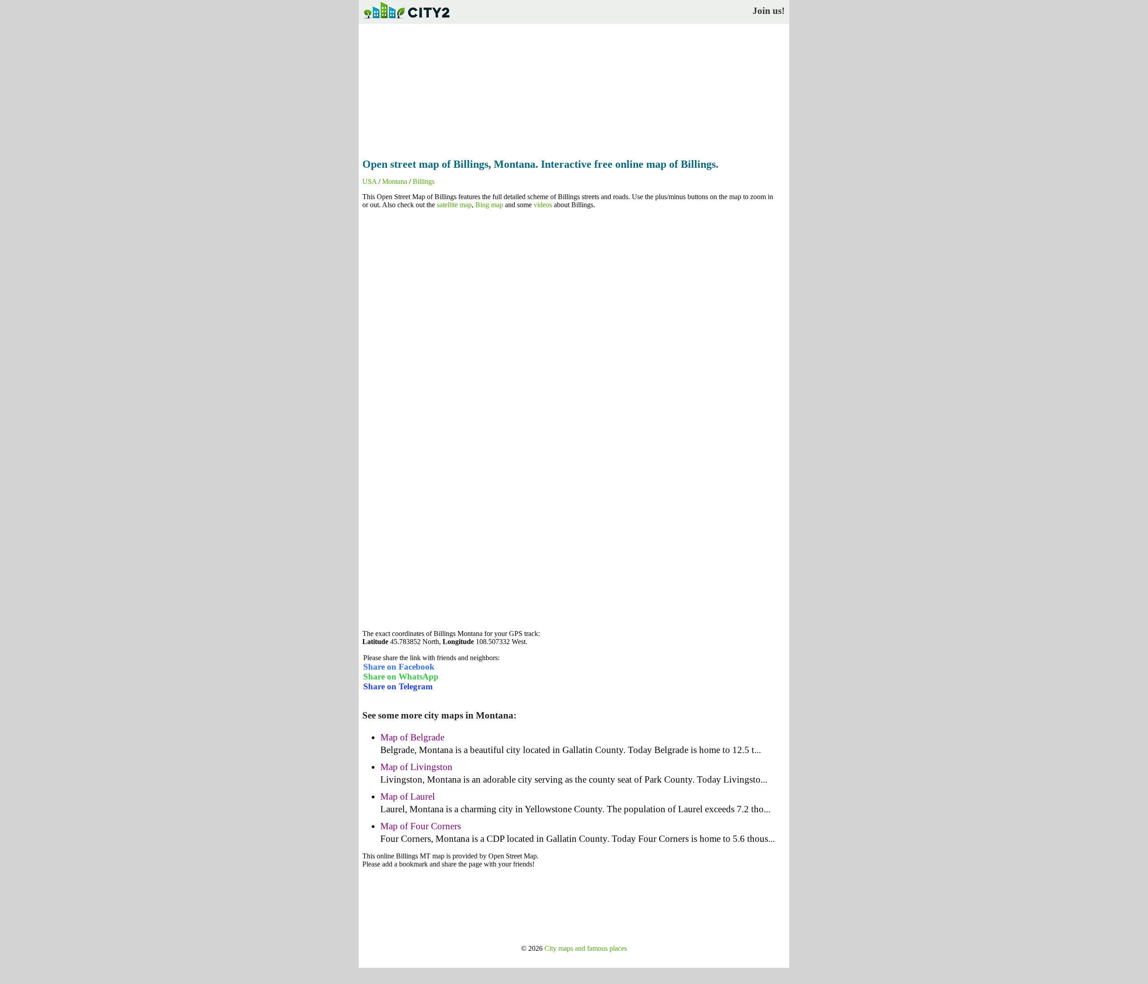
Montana (394, 181)
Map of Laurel (407, 796)
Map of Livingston (416, 767)
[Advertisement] (574, 88)
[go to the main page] (406, 20)
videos (543, 205)
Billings (424, 181)
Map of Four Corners (420, 826)
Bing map (489, 205)
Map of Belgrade (412, 737)
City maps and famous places (585, 948)
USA (369, 181)
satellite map (454, 205)
